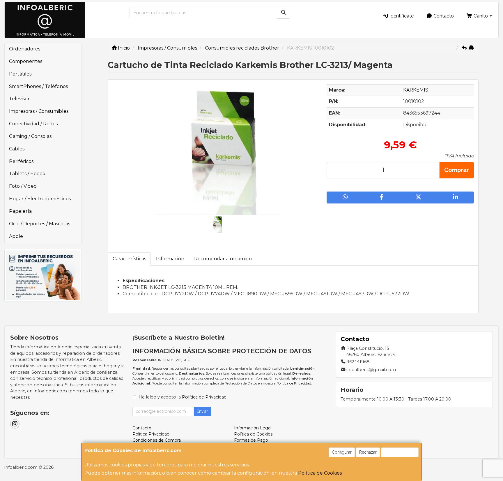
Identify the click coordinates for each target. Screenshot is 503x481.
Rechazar (368, 452)
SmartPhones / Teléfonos (38, 86)
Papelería (20, 211)
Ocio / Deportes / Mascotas (39, 224)
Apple (16, 236)
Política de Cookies (320, 473)
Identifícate (401, 16)
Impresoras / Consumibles (38, 111)
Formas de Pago (251, 440)
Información (170, 258)
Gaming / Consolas (30, 136)
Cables (16, 149)
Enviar (202, 411)
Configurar (342, 452)
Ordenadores (24, 49)
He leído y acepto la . (183, 397)
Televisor (19, 98)
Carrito (480, 16)
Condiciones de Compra (156, 440)
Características (129, 258)
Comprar (456, 169)
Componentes (25, 61)
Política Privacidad (150, 434)
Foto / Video (23, 186)
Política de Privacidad (294, 383)
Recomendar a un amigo (223, 258)
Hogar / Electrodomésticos (40, 198)
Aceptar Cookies (399, 452)
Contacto (443, 16)
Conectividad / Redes (33, 124)
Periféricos (21, 161)
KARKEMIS (415, 90)
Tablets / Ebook (27, 173)
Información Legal (252, 428)
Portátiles (20, 74)
